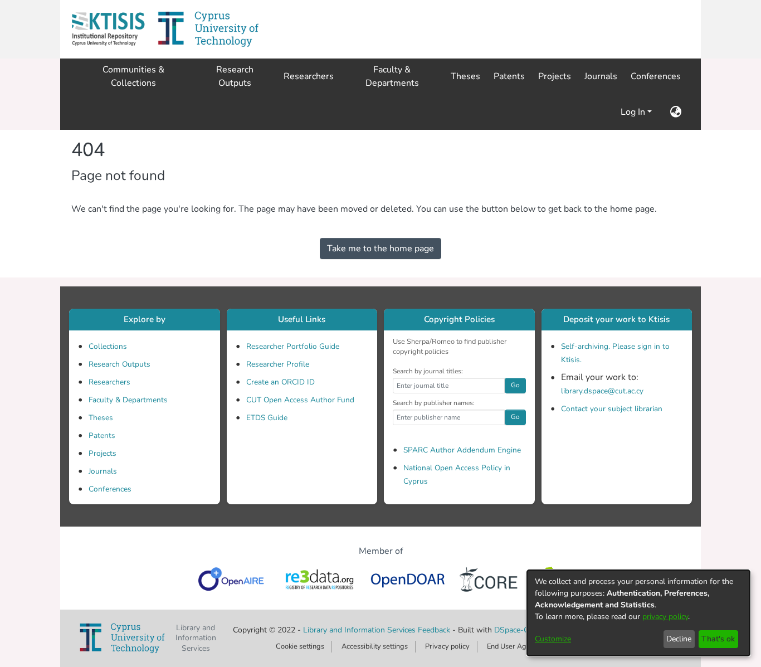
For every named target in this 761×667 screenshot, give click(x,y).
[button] (108, 29)
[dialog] (638, 613)
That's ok (718, 639)
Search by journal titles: (428, 371)
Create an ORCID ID (280, 382)
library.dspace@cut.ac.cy (602, 391)
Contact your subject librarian (611, 408)
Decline (678, 639)
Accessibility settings (375, 646)
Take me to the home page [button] (380, 248)
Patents (102, 435)
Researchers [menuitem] (309, 76)
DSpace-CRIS (517, 630)
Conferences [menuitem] (656, 76)
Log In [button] (634, 112)
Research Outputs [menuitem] (234, 76)
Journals (103, 471)
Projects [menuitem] (554, 76)
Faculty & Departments (128, 400)
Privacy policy (447, 646)
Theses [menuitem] (465, 76)
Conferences (110, 489)
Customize (553, 639)
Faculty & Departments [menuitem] (392, 76)
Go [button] (515, 385)
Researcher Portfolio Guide (292, 346)
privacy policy (665, 616)
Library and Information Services (360, 630)
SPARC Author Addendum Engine (462, 450)
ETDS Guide (266, 417)
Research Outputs (119, 364)
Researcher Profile (277, 364)
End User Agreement (520, 646)
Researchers (109, 382)
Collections (108, 346)
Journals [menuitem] (600, 76)
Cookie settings (300, 646)
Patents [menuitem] (509, 76)
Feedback (434, 630)
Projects (102, 453)
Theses (101, 417)
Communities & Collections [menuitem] (133, 76)
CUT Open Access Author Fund (300, 400)
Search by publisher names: (434, 402)
